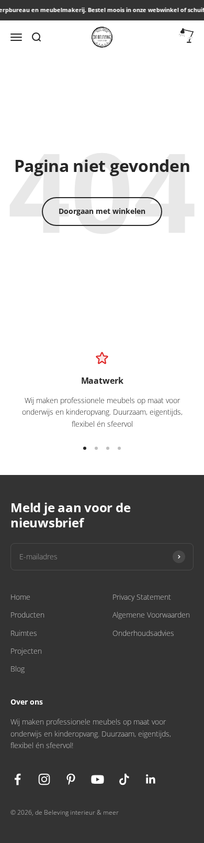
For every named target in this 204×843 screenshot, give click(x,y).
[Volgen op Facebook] (17, 779)
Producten (27, 615)
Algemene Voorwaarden (151, 615)
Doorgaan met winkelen (102, 211)
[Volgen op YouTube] (97, 779)
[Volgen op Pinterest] (71, 779)
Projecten (26, 651)
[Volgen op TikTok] (124, 779)
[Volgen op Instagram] (44, 779)
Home (20, 597)
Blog (17, 669)
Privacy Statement (141, 597)
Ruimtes (23, 633)
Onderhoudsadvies (143, 633)
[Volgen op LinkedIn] (151, 779)
